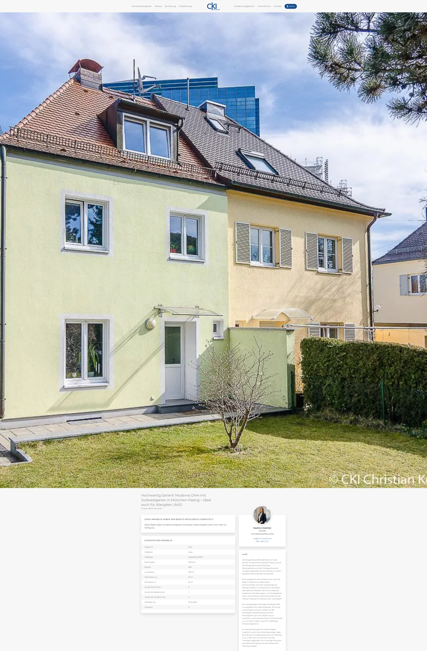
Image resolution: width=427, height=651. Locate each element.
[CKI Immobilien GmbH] (213, 6)
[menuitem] (141, 6)
